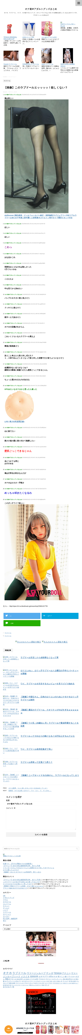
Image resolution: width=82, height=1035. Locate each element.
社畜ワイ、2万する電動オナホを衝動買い (18, 864)
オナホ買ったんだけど (11, 870)
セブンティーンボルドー (13, 981)
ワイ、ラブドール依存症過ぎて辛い (36, 749)
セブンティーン (57, 979)
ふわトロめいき (57, 981)
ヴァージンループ (36, 973)
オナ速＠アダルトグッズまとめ (41, 9)
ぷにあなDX (18, 979)
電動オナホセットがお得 (12, 856)
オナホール (7, 902)
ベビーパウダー (48, 983)
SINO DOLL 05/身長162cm (67, 65)
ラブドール (8, 633)
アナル (5, 900)
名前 (8, 800)
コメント (11, 808)
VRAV (43, 985)
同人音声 (73, 981)
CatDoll (73, 983)
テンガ (49, 973)
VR (4, 896)
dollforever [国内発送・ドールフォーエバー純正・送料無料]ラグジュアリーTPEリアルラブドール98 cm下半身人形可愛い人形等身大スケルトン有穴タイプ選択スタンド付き (40, 216)
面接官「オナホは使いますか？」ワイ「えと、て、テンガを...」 (30, 790)
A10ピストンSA (67, 983)
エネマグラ (43, 976)
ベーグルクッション (39, 981)
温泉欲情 (34, 976)
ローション (7, 914)
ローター (6, 916)
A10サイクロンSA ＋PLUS (68, 25)
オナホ (7, 973)
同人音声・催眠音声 (10, 918)
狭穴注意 (6, 985)
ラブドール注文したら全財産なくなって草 (39, 657)
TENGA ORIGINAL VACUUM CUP (10, 38)
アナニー (66, 973)
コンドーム (7, 904)
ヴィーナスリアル (16, 985)
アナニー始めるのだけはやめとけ (15, 888)
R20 (10, 985)
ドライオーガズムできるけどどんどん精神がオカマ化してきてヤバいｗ (28, 868)
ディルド (6, 908)
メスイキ (25, 976)
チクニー (6, 906)
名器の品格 (12, 983)
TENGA (58, 973)
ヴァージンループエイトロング (25, 983)
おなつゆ (49, 981)
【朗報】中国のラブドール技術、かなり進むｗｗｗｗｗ (23, 886)
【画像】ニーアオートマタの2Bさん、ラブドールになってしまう (49, 775)
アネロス (42, 979)
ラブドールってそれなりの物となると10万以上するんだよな (47, 736)
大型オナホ (52, 976)
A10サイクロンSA (39, 983)
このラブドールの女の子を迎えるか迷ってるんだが (21, 882)
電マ (4, 921)
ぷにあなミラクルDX (30, 979)
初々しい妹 (62, 976)
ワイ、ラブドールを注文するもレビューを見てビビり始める (47, 684)
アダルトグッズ (8, 898)
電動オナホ (9, 979)
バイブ (5, 910)
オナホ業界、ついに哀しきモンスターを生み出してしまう (28, 788)
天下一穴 (47, 985)
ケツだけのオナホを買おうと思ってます (17, 884)
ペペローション (25, 985)
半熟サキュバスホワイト (35, 985)
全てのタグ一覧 (8, 987)
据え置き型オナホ (69, 979)
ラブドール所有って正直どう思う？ (36, 762)
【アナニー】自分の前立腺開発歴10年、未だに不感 (21, 866)
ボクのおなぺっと (58, 983)
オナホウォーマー (27, 981)
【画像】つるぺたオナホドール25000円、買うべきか (22, 872)
